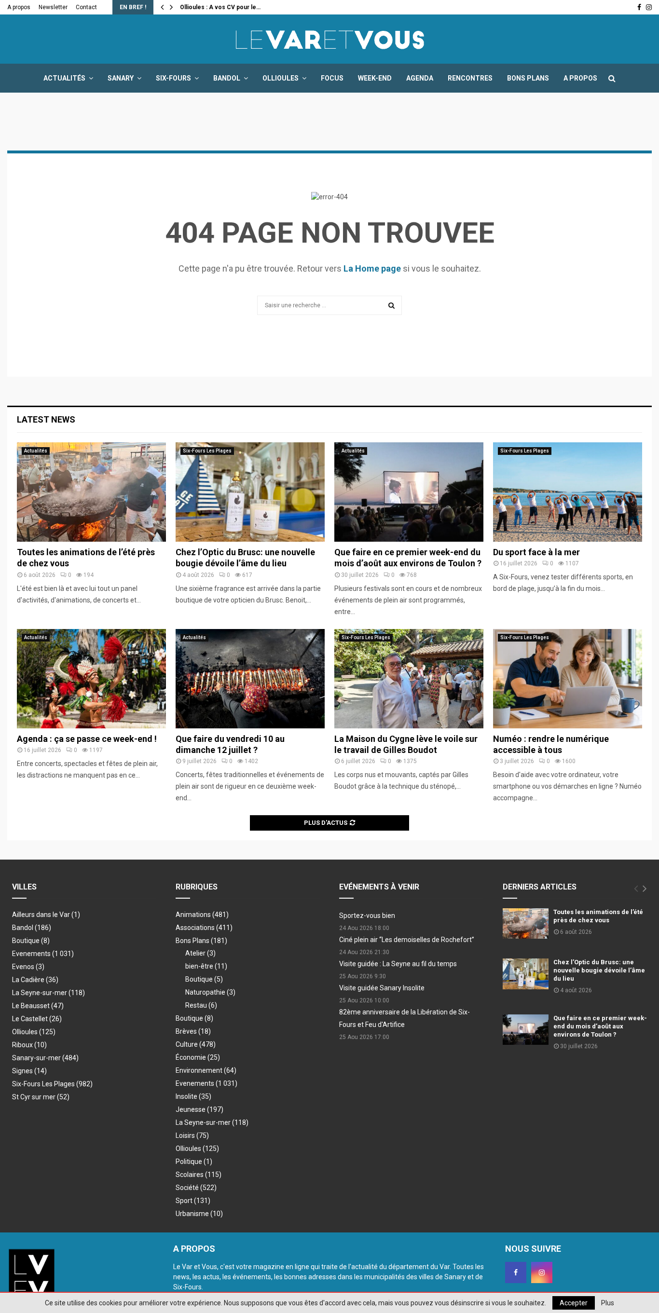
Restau (201, 1005)
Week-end (375, 78)
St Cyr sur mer (40, 1097)
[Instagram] (541, 1272)
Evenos (28, 967)
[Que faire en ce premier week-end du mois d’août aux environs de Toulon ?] (408, 492)
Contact (86, 7)
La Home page (372, 268)
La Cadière (35, 980)
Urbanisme (199, 1213)
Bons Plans (528, 78)
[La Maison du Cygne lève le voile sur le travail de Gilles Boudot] (408, 678)
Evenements (31, 953)
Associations (204, 927)
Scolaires (198, 1174)
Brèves (193, 1031)
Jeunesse (199, 1109)
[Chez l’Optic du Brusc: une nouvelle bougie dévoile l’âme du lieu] (250, 492)
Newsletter (53, 7)
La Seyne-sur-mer (48, 993)
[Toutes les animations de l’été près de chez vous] (91, 492)
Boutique (31, 940)
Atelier (200, 953)
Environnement (206, 1070)
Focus (332, 78)
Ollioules (280, 78)
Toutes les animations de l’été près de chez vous (598, 916)
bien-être (206, 966)
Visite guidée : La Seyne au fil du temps (398, 964)
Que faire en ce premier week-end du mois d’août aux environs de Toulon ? (600, 1026)
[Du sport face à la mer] (567, 492)
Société (196, 1187)
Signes (29, 1071)
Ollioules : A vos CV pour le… (220, 7)
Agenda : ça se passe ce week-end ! (87, 739)
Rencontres (470, 78)
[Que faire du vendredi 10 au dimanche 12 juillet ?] (250, 678)
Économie (198, 1057)
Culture (196, 1044)
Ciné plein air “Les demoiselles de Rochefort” (406, 940)
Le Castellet (37, 1019)
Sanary (121, 78)
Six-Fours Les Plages (207, 450)
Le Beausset (38, 1006)
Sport (193, 1200)
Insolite (193, 1096)
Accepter (574, 1303)
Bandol (226, 78)
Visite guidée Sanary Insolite (382, 988)
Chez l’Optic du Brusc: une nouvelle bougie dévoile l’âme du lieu (599, 970)
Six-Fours (173, 78)
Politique (194, 1161)
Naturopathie (210, 992)
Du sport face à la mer (536, 552)
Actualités (64, 78)
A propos (18, 7)
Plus (607, 1302)
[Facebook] (515, 1272)
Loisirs (192, 1135)
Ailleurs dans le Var (46, 914)
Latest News (46, 419)
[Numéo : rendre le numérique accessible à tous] (567, 678)
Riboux (29, 1045)
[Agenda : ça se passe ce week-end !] (91, 678)
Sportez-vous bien (367, 915)
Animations (202, 914)
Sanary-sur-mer (45, 1058)
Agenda (419, 78)
